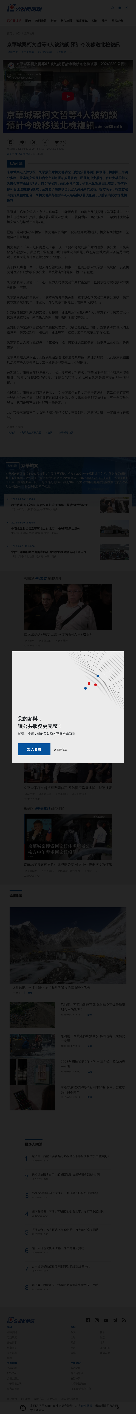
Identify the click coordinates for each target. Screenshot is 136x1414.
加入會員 (34, 749)
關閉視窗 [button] (61, 749)
